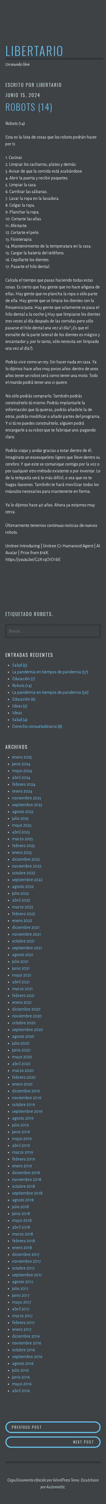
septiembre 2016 (27, 1356)
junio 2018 (21, 1213)
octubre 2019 (23, 1104)
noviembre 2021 (26, 934)
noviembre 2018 (26, 1179)
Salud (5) (19, 665)
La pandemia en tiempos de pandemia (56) (50, 692)
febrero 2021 (23, 995)
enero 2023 (22, 852)
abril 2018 (21, 1227)
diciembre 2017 (26, 1254)
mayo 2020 (22, 1057)
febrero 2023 (23, 845)
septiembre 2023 (27, 805)
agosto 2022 (23, 886)
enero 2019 (22, 1166)
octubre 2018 (23, 1186)
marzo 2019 (22, 1152)
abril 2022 (21, 900)
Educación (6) (24, 699)
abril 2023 (21, 832)
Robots (43, 614)
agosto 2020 (23, 1036)
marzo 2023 (22, 839)
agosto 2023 (22, 811)
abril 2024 (21, 777)
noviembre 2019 (26, 1097)
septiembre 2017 (27, 1275)
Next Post (87, 1442)
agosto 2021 (22, 954)
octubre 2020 (24, 1023)
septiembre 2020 (27, 1029)
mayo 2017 (21, 1302)
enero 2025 (22, 757)
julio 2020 (20, 1043)
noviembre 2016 (26, 1343)
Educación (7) (23, 678)
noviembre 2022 (26, 866)
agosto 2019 (23, 1118)
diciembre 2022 (26, 859)
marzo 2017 (22, 1316)
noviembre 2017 (26, 1261)
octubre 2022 (23, 873)
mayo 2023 (21, 825)
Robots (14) (22, 685)
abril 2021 (21, 982)
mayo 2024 (22, 770)
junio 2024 (21, 764)
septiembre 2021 (27, 948)
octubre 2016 (23, 1350)
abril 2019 (21, 1145)
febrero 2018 (23, 1241)
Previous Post (56, 1427)
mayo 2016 (22, 1384)
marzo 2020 (23, 1070)
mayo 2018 (22, 1220)
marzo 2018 (22, 1234)
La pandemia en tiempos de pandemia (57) (50, 672)
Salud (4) (20, 719)
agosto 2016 (23, 1363)
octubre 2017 (23, 1268)
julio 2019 (20, 1125)
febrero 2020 (24, 1077)
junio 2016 (21, 1377)
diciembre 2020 (26, 1009)
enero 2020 (22, 1084)
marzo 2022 (22, 907)
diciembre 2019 (26, 1091)
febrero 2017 (23, 1322)
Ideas (17, 713)
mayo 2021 (21, 975)
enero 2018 (22, 1247)
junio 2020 (21, 1050)
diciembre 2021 (26, 927)
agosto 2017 (22, 1281)
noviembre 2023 (26, 798)
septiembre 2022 (27, 879)
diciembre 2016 (26, 1336)
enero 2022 (22, 920)
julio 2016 (20, 1370)
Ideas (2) (19, 706)
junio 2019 (21, 1132)
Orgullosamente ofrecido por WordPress (38, 1480)
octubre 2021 (23, 941)
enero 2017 (22, 1329)
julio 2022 (20, 893)
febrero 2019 (23, 1159)
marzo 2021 (22, 988)
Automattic (55, 1487)
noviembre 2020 (27, 1016)
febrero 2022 (23, 914)
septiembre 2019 (27, 1111)
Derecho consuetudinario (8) (37, 726)
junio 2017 (21, 1295)
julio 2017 (20, 1288)
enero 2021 (22, 1002)
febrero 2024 (23, 784)
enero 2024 (22, 791)
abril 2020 (21, 1063)
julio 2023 (20, 818)
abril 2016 (21, 1390)
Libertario (34, 50)
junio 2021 (21, 968)
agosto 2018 (23, 1200)
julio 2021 (20, 961)
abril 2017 (21, 1309)
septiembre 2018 (27, 1193)
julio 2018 (20, 1207)
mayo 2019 (22, 1138)
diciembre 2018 (26, 1172)
